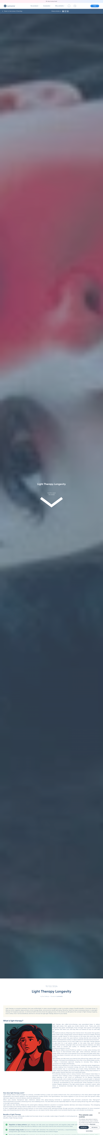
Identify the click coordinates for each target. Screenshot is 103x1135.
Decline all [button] (95, 1127)
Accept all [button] (84, 1127)
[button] (89, 1131)
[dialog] (89, 1122)
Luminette (60, 996)
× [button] (99, 1113)
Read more (92, 1124)
